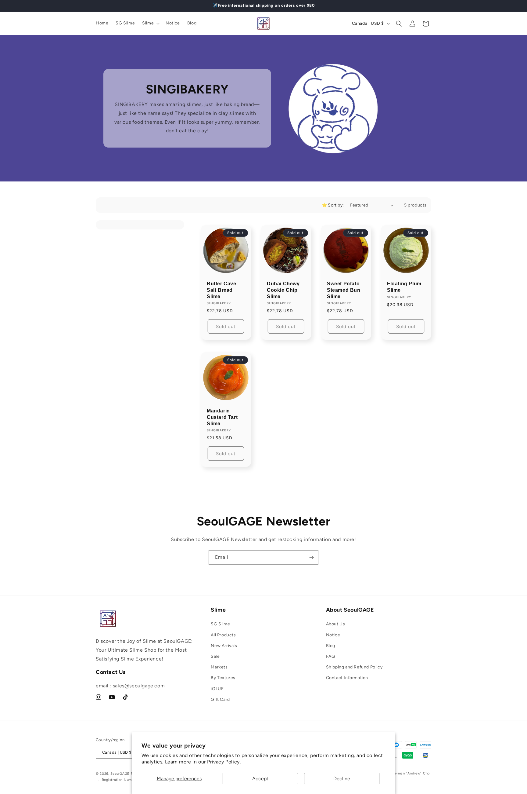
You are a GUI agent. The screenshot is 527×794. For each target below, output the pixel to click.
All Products (223, 635)
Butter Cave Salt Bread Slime (221, 290)
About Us (335, 624)
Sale (215, 656)
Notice (333, 635)
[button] (150, 23)
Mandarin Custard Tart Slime (222, 417)
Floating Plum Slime (404, 287)
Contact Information (347, 677)
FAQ (330, 656)
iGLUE (217, 688)
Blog (330, 645)
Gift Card (220, 699)
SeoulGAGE (120, 774)
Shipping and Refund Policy (354, 667)
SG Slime (220, 624)
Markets (219, 667)
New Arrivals (224, 645)
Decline (341, 778)
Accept (260, 778)
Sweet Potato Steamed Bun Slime (343, 290)
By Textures (223, 677)
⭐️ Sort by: (333, 205)
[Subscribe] (311, 557)
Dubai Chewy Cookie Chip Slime (283, 290)
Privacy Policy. (224, 762)
